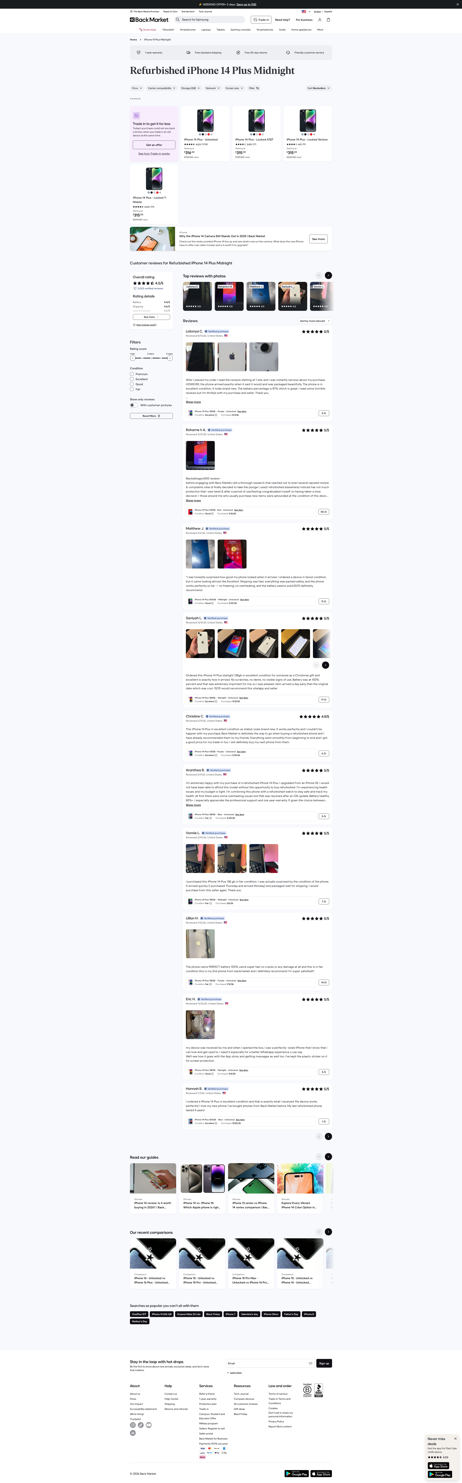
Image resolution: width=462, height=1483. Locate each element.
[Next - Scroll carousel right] (328, 275)
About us (135, 1393)
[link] (318, 239)
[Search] (178, 19)
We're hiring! (137, 1414)
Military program (208, 1423)
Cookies (273, 1408)
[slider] (132, 358)
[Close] (455, 1438)
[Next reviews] (328, 1136)
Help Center (171, 1398)
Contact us (171, 1393)
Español (328, 11)
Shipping (170, 1404)
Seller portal (206, 1433)
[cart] (328, 19)
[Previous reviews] (319, 1136)
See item (241, 411)
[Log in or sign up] (319, 19)
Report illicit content (280, 1426)
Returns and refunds (176, 1409)
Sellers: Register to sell (212, 1428)
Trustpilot (135, 1419)
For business (304, 19)
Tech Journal (241, 1393)
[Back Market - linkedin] (133, 1433)
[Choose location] (307, 11)
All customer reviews (246, 1404)
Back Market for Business (213, 1438)
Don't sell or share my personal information (281, 1414)
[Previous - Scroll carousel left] (319, 275)
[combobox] (137, 88)
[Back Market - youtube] (149, 1425)
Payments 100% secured (213, 1443)
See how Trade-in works (154, 153)
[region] (257, 297)
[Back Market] (149, 20)
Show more (193, 402)
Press (133, 1398)
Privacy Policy (276, 1421)
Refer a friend (207, 1393)
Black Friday (240, 1414)
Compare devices (244, 1398)
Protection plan (208, 1404)
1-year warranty (207, 1398)
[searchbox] (212, 19)
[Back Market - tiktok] (141, 1425)
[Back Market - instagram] (133, 1425)
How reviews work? (146, 324)
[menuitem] (188, 30)
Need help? (282, 19)
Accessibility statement (143, 1409)
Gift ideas (239, 1409)
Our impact (136, 1404)
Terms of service (278, 1393)
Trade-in (204, 1409)
